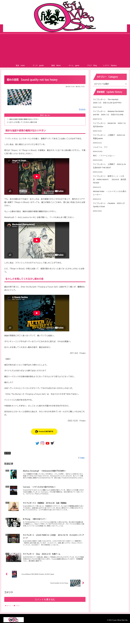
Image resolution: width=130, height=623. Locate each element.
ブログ (8, 453)
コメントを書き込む (45, 599)
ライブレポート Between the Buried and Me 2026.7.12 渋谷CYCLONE (108, 113)
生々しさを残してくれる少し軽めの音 (23, 122)
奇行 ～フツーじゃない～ (104, 156)
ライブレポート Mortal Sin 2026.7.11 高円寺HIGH (110, 124)
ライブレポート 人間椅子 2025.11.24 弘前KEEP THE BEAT (110, 166)
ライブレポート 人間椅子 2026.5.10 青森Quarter (110, 136)
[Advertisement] (65, 48)
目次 (42, 115)
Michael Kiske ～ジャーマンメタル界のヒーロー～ (109, 193)
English (82, 109)
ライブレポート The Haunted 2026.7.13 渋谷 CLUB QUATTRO (107, 101)
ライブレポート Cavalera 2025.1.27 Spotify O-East (110, 205)
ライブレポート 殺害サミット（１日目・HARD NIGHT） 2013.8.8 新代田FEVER (109, 179)
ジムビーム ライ (100, 147)
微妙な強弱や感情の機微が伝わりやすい (24, 119)
